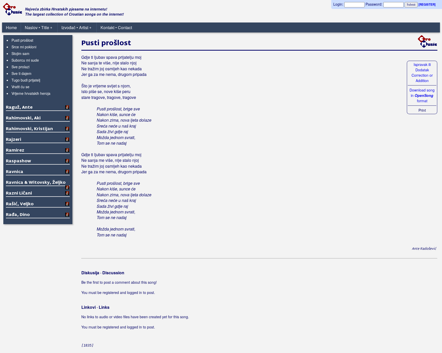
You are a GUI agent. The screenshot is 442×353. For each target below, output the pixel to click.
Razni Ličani (19, 193)
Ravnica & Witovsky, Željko (35, 183)
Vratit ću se (20, 86)
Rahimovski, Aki (23, 118)
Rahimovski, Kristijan (29, 129)
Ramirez (15, 150)
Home (11, 27)
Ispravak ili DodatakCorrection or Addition (422, 72)
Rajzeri (13, 140)
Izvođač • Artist (76, 27)
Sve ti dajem (21, 73)
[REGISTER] (427, 4)
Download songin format (422, 95)
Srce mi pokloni (24, 46)
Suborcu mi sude (25, 60)
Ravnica (14, 172)
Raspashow (18, 161)
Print (422, 110)
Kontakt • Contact (116, 27)
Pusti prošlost (22, 40)
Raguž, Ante (19, 107)
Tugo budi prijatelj (26, 80)
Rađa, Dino (18, 215)
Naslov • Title (38, 27)
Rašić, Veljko (20, 204)
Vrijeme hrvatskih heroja (31, 93)
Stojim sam (20, 53)
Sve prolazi (20, 66)
